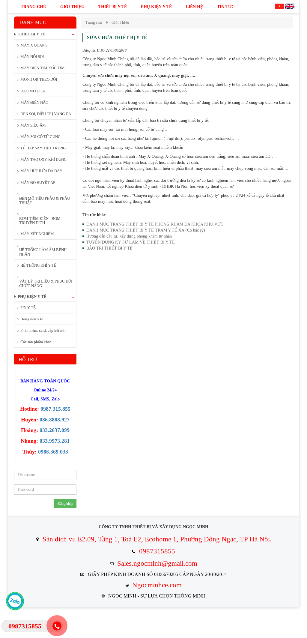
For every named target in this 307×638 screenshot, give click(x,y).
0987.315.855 (55, 409)
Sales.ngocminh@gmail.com (157, 563)
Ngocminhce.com (157, 585)
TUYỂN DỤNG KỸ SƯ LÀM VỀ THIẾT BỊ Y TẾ (130, 242)
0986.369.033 (53, 452)
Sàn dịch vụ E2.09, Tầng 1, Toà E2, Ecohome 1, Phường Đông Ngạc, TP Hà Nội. (157, 539)
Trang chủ (93, 22)
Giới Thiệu (120, 22)
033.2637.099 (55, 430)
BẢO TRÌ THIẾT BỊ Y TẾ (109, 248)
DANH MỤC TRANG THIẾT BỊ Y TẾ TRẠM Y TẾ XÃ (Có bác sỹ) (145, 230)
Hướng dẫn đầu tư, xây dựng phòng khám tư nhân (129, 236)
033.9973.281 (55, 441)
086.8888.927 (55, 420)
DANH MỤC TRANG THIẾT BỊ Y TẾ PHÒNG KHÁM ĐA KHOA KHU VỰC (154, 224)
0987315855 (157, 551)
